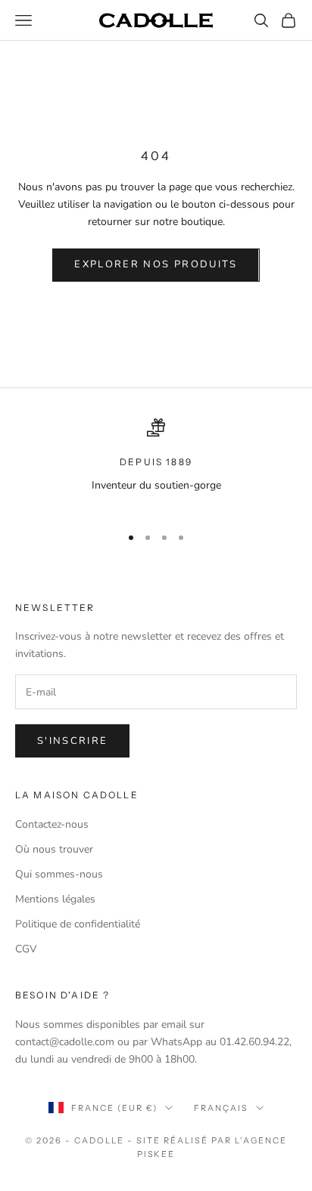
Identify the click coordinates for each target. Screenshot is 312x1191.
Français (221, 1108)
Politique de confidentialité (77, 924)
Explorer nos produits (155, 264)
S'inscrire (72, 741)
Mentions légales (55, 899)
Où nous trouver (54, 849)
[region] (156, 464)
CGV (26, 949)
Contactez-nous (52, 824)
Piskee (156, 1154)
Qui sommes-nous (59, 874)
